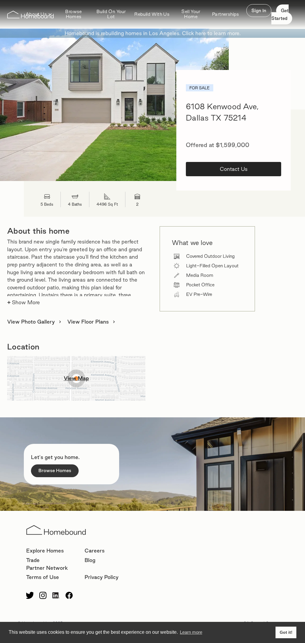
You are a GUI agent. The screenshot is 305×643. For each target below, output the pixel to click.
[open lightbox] (114, 105)
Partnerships (225, 14)
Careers (95, 550)
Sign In (258, 10)
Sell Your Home (190, 14)
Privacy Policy (102, 577)
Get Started (280, 14)
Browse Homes (73, 14)
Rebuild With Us (151, 14)
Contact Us (234, 169)
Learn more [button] (191, 632)
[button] (152, 14)
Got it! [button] (286, 632)
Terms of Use (42, 577)
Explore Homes (45, 550)
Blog (90, 560)
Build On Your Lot (111, 14)
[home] (30, 14)
